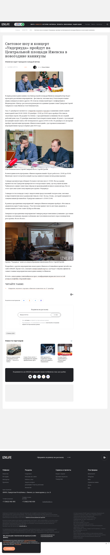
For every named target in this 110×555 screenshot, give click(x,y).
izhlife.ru (26, 541)
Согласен (9, 549)
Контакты (99, 24)
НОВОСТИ (38, 24)
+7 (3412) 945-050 (28, 502)
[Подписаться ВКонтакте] (39, 376)
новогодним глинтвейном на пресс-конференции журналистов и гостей (38, 276)
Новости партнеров (14, 341)
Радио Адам (77, 24)
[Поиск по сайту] (107, 24)
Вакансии (28, 487)
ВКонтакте (91, 474)
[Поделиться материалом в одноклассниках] (29, 300)
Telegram (91, 476)
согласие (27, 320)
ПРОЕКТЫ (60, 24)
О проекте (28, 474)
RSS (89, 488)
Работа (93, 24)
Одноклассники (93, 482)
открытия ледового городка (38, 111)
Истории (5, 476)
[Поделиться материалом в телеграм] (35, 300)
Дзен (89, 485)
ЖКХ (25, 67)
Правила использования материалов (35, 517)
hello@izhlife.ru (47, 502)
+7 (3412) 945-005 (9, 502)
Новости (5, 474)
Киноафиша (68, 24)
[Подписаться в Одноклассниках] (43, 376)
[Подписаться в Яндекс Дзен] (30, 376)
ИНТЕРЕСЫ (52, 24)
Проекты (6, 482)
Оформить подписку (50, 457)
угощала (8, 279)
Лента (33, 24)
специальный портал (40, 269)
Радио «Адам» (60, 474)
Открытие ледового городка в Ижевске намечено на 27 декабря (31, 288)
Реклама (87, 24)
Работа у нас (29, 479)
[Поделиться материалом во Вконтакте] (23, 300)
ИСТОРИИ (45, 24)
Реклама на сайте (31, 476)
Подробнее (18, 544)
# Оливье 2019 (10, 333)
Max (89, 479)
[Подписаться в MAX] (48, 376)
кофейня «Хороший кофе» (21, 279)
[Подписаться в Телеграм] (34, 376)
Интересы (6, 479)
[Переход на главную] (5, 24)
